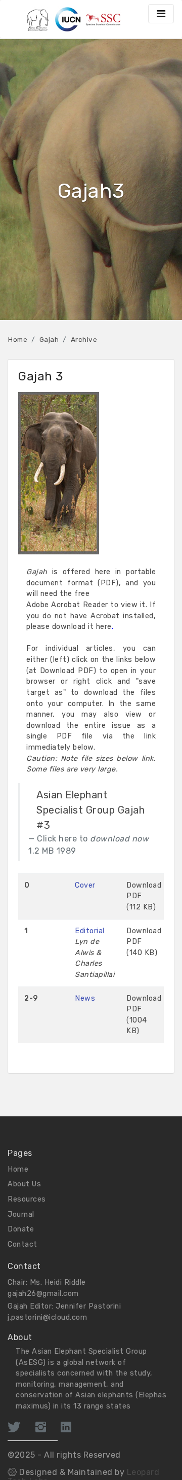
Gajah (49, 339)
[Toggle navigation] (161, 13)
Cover (85, 885)
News (85, 998)
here (104, 626)
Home (17, 339)
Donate (21, 1229)
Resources (27, 1199)
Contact (22, 1244)
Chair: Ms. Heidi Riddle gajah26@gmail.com (47, 1288)
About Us (24, 1184)
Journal (21, 1214)
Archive (84, 339)
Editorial (90, 931)
